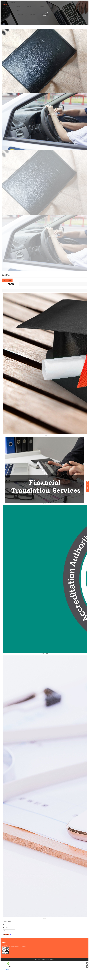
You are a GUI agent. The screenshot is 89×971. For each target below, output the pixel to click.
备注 (4, 930)
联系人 (5, 924)
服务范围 (5, 4)
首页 (4, 2)
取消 (10, 934)
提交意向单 (6, 934)
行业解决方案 (41, 6)
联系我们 (5, 15)
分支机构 (5, 12)
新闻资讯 (5, 8)
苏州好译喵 (32, 14)
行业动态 (6, 10)
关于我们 (13, 2)
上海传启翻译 (20, 14)
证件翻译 (18, 6)
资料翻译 (6, 6)
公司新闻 (18, 10)
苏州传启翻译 (45, 14)
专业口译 (29, 6)
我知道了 (8, 969)
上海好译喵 (7, 14)
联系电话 (5, 927)
